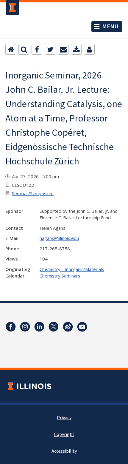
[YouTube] (82, 326)
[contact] (89, 49)
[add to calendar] (76, 49)
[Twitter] (50, 49)
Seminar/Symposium (33, 193)
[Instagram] (25, 326)
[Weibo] (67, 326)
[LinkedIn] (39, 326)
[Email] (63, 49)
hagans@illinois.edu (59, 238)
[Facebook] (37, 49)
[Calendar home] (10, 49)
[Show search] (23, 49)
